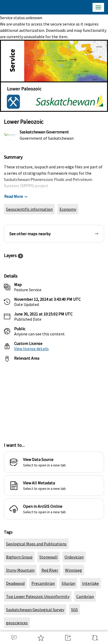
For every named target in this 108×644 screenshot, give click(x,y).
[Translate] (94, 637)
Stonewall (48, 557)
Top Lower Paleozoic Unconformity (37, 596)
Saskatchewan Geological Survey (35, 609)
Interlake (90, 583)
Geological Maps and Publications (36, 543)
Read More (13, 196)
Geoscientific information (29, 209)
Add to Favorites (40, 637)
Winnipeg (73, 570)
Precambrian (43, 583)
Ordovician (74, 557)
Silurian (68, 583)
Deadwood (15, 583)
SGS (74, 609)
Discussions (13, 637)
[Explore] (54, 399)
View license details (31, 348)
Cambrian (85, 596)
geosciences (17, 622)
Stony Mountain (20, 570)
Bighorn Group (19, 557)
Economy (68, 209)
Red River (49, 570)
